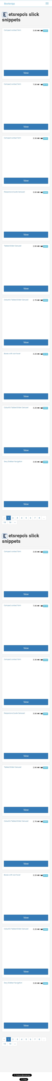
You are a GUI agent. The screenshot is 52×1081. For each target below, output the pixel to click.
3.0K (35, 30)
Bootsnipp (9, 3)
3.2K (35, 354)
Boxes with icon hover (12, 354)
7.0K (35, 84)
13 (5, 522)
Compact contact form (12, 30)
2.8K (35, 246)
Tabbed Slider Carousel (12, 246)
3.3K (35, 138)
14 (10, 522)
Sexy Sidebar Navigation (13, 461)
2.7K (35, 300)
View (26, 72)
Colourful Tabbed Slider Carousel (16, 300)
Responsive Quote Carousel (14, 192)
